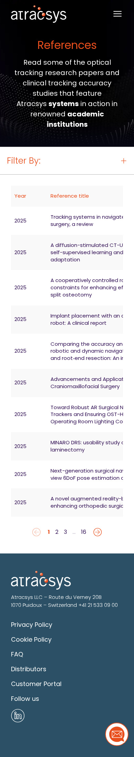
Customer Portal (36, 684)
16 (83, 532)
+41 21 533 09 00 (98, 605)
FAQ (17, 654)
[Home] (38, 14)
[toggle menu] (117, 13)
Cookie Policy (31, 639)
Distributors (28, 669)
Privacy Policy (31, 624)
